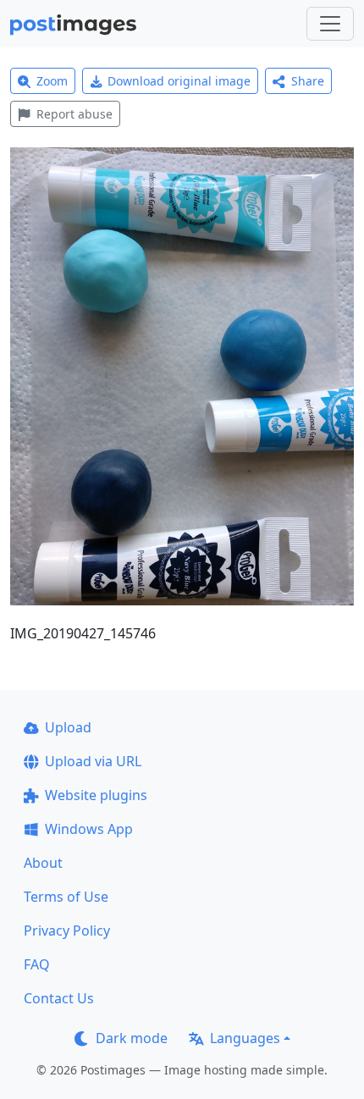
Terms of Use (66, 896)
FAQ (37, 964)
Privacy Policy (67, 930)
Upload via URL (93, 761)
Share (307, 81)
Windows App (89, 829)
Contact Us (59, 998)
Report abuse (74, 114)
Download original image (179, 81)
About (43, 862)
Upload (68, 727)
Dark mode (132, 1038)
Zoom (52, 81)
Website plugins (96, 795)
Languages (245, 1038)
